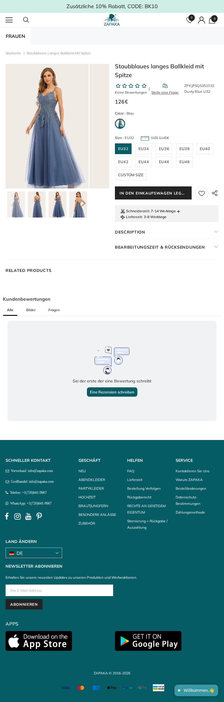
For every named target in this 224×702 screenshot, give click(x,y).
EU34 (144, 148)
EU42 (123, 161)
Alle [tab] (10, 310)
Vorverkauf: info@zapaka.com (31, 471)
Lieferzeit (134, 217)
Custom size (131, 174)
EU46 (164, 161)
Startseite (13, 53)
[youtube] (28, 516)
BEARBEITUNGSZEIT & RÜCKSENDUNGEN (160, 247)
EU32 (123, 148)
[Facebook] (6, 516)
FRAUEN (15, 36)
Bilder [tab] (31, 310)
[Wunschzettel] (201, 192)
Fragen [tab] (54, 310)
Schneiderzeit (137, 211)
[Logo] (113, 20)
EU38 (184, 148)
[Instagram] (17, 516)
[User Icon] (201, 20)
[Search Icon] (32, 20)
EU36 (164, 148)
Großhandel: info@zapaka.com (31, 481)
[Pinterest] (39, 516)
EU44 (144, 161)
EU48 (184, 161)
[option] (47, 126)
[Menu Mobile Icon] (9, 20)
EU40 (205, 148)
